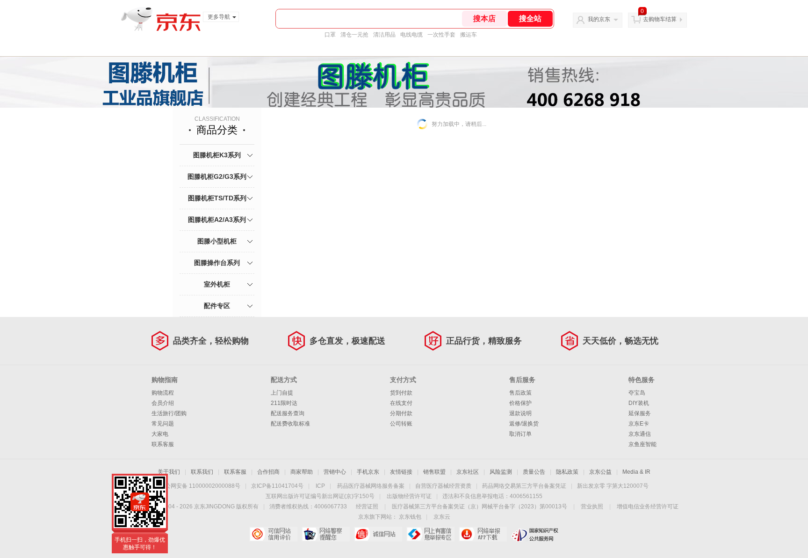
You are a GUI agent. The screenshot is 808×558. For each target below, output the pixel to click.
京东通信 (639, 434)
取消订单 (520, 434)
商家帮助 (301, 472)
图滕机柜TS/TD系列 (217, 198)
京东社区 (467, 472)
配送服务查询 (287, 413)
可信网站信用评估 (273, 534)
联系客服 (163, 444)
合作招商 (268, 472)
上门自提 (282, 392)
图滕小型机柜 (217, 241)
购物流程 (163, 392)
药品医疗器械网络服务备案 (370, 486)
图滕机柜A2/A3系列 (217, 219)
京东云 (441, 517)
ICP (320, 486)
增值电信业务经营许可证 (647, 506)
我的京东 (599, 19)
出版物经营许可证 (409, 496)
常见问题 (163, 423)
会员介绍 (163, 403)
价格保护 (520, 403)
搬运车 (468, 34)
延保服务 (639, 413)
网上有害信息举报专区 (430, 534)
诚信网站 (378, 534)
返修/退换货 (524, 423)
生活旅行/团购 (169, 413)
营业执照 (592, 506)
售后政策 (520, 392)
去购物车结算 (660, 19)
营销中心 (335, 472)
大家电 (160, 434)
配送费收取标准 (290, 423)
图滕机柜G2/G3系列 (217, 176)
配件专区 (217, 305)
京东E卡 (638, 423)
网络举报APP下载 (483, 534)
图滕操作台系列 (217, 262)
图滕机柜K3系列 (217, 155)
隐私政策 (567, 472)
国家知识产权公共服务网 (535, 534)
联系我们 (202, 472)
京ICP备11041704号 (277, 486)
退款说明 (520, 413)
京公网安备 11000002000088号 (199, 486)
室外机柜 (217, 284)
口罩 (330, 34)
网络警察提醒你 (326, 534)
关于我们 (169, 472)
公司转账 (401, 423)
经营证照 (367, 506)
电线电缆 (411, 34)
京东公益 (600, 472)
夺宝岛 (636, 392)
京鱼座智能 (642, 444)
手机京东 (368, 472)
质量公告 (534, 472)
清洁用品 (384, 34)
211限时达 (284, 403)
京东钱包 (410, 517)
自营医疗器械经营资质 (443, 486)
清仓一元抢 (354, 34)
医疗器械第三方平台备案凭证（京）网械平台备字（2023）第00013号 (479, 506)
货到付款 (401, 392)
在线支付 (401, 403)
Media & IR (636, 472)
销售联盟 (434, 472)
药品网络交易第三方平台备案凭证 (524, 486)
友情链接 (401, 472)
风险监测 (501, 472)
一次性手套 (441, 34)
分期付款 (401, 413)
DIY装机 (638, 403)
